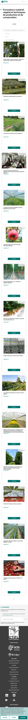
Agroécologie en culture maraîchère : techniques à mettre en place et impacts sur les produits (13, 60)
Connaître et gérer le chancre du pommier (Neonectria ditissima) (11, 245)
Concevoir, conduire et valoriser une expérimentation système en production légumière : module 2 (14, 171)
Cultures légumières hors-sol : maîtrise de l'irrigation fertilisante (12, 282)
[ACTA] (14, 651)
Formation (23, 42)
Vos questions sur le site (14, 681)
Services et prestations (14, 663)
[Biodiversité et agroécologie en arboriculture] (14, 86)
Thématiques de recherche (13, 660)
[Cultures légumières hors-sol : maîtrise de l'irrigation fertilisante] (14, 272)
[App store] (14, 701)
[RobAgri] (14, 656)
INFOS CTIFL (14, 669)
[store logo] (6, 1)
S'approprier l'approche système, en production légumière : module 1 (13, 541)
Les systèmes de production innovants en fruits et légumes (13, 393)
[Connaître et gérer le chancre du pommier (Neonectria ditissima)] (14, 234)
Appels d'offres (14, 687)
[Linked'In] (6, 696)
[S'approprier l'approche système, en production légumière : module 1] (14, 531)
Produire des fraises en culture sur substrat (12, 503)
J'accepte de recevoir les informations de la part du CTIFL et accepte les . (13, 614)
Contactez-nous (14, 678)
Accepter (22, 717)
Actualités (14, 665)
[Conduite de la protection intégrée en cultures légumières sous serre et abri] (14, 197)
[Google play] (6, 701)
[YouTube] (14, 696)
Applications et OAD (14, 672)
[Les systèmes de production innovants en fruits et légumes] (14, 383)
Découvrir (14, 73)
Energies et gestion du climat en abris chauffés (13, 355)
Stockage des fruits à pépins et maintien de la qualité (12, 578)
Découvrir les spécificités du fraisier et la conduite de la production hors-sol (13, 319)
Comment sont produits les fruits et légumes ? (13, 133)
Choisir (14, 717)
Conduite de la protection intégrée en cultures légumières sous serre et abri (12, 208)
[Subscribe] (25, 619)
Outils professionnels (13, 674)
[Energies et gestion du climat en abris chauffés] (14, 346)
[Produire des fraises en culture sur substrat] (14, 494)
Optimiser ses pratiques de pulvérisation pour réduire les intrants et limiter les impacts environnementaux (12, 468)
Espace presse (14, 685)
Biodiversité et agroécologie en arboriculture (12, 96)
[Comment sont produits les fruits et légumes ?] (14, 123)
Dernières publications (14, 667)
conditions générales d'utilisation (7, 615)
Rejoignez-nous (14, 683)
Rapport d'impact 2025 (14, 690)
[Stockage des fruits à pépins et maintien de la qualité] (14, 568)
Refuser (5, 717)
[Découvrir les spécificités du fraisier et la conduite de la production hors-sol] (14, 309)
